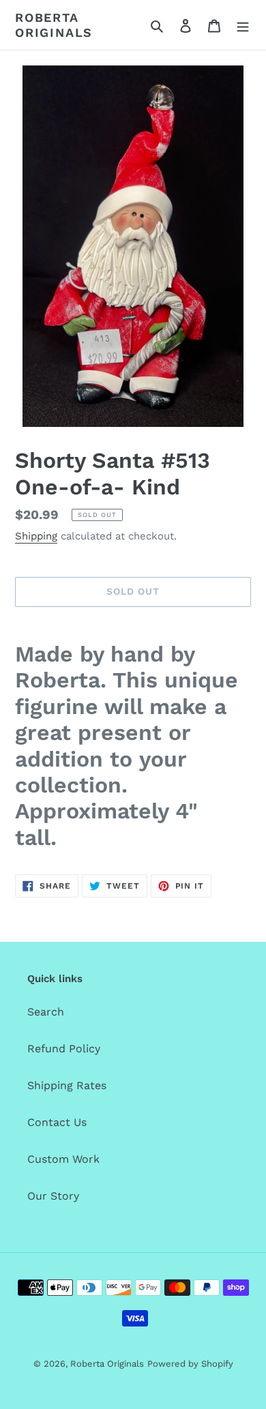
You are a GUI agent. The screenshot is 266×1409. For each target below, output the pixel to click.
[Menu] (242, 25)
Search (45, 1011)
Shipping (36, 536)
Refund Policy (63, 1048)
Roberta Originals (54, 25)
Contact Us (57, 1122)
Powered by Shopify (190, 1364)
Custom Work (63, 1159)
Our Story (53, 1195)
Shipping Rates (66, 1085)
